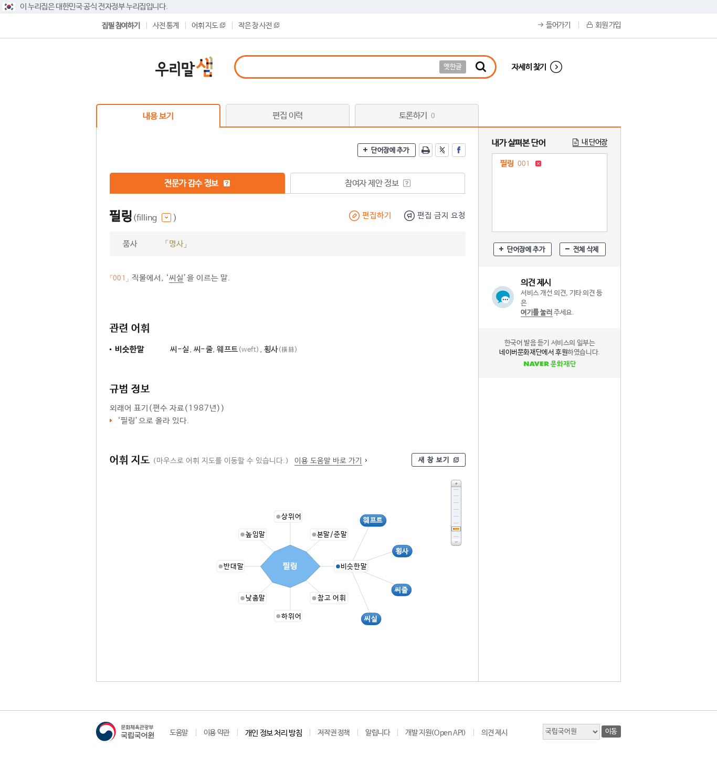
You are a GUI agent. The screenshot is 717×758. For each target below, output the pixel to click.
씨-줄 (203, 349)
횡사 (281, 349)
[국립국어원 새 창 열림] (125, 731)
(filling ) (155, 218)
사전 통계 (165, 26)
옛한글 (453, 67)
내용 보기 (158, 116)
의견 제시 (494, 733)
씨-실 (179, 349)
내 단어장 (594, 142)
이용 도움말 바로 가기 (328, 461)
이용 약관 (216, 733)
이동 (611, 731)
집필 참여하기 (121, 26)
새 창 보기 (434, 460)
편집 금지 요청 (441, 215)
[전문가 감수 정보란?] (226, 183)
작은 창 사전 (254, 26)
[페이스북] (459, 150)
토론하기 (417, 116)
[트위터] (442, 150)
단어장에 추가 (390, 150)
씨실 (176, 277)
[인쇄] (426, 150)
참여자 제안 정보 (372, 183)
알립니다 (377, 733)
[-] (456, 542)
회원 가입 (608, 25)
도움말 (179, 733)
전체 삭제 (586, 250)
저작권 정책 (334, 733)
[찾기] (481, 67)
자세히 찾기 (529, 66)
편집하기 (377, 215)
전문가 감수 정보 (192, 183)
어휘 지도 (204, 26)
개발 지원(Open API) (435, 733)
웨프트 (238, 349)
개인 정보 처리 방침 (273, 733)
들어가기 (558, 25)
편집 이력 (287, 116)
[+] (456, 483)
